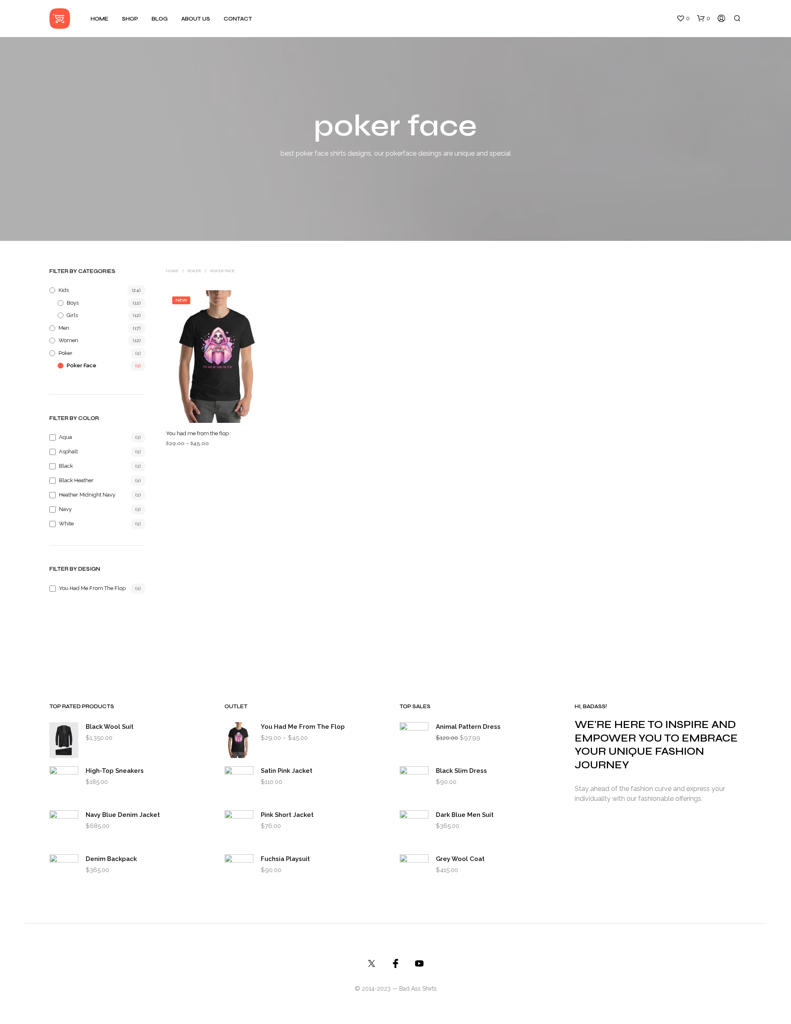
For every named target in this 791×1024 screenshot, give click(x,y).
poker (66, 353)
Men (64, 328)
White (66, 523)
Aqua (65, 437)
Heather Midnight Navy (87, 495)
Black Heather (76, 480)
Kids (64, 290)
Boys (73, 303)
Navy (65, 509)
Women (68, 340)
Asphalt (68, 451)
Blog (160, 19)
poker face (81, 365)
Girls (72, 315)
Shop (130, 19)
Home (99, 19)
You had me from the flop (92, 588)
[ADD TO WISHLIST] (219, 410)
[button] (683, 18)
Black (66, 466)
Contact (238, 19)
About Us (195, 19)
